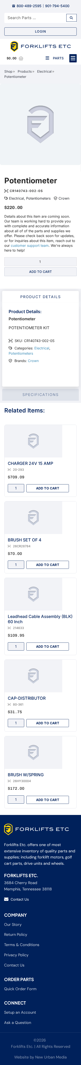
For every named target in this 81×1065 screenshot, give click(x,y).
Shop (8, 71)
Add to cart (40, 272)
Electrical (44, 71)
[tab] (40, 297)
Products (25, 71)
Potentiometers (38, 198)
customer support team (30, 245)
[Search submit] (71, 18)
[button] (73, 58)
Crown (64, 198)
